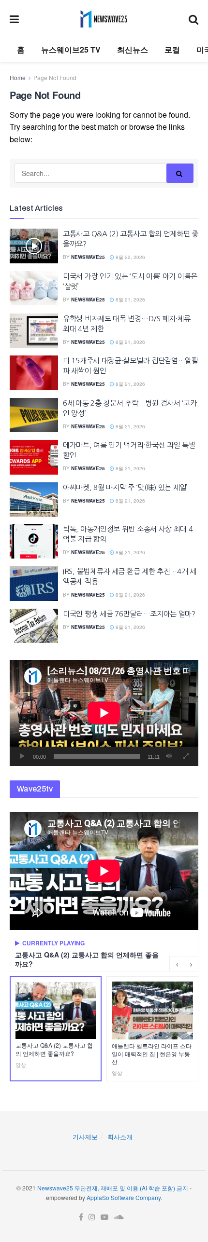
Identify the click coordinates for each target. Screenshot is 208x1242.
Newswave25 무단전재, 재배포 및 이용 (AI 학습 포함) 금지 (112, 1188)
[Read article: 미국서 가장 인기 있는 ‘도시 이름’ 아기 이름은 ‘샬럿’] (34, 288)
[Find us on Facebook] (81, 1217)
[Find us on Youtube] (104, 1217)
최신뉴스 (132, 49)
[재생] (22, 756)
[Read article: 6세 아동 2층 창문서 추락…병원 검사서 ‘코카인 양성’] (34, 415)
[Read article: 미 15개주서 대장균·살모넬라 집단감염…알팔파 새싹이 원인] (34, 372)
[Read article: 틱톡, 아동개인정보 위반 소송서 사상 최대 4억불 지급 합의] (34, 541)
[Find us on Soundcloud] (119, 1217)
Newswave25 (88, 257)
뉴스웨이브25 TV (71, 49)
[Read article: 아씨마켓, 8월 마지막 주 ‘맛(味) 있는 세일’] (34, 499)
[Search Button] (193, 19)
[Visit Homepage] (103, 18)
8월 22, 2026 (129, 257)
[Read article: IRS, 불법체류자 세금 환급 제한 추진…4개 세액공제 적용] (34, 583)
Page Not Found (54, 77)
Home (18, 77)
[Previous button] (176, 963)
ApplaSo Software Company (124, 1197)
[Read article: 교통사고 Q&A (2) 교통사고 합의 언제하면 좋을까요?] (34, 246)
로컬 (172, 49)
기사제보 (85, 1136)
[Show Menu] (14, 19)
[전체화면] (186, 756)
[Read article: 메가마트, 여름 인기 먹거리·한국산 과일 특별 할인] (34, 457)
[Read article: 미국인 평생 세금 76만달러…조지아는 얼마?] (34, 626)
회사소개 (120, 1136)
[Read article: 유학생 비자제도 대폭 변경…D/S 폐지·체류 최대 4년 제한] (34, 331)
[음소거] (169, 756)
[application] (104, 712)
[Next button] (191, 963)
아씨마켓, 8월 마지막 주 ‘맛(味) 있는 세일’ (125, 487)
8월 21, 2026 (129, 299)
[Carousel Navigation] (183, 963)
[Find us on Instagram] (92, 1217)
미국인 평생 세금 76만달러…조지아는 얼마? (129, 613)
